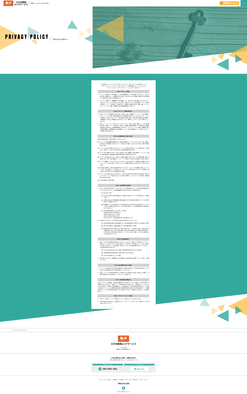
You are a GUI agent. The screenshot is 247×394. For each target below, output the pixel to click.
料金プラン (109, 379)
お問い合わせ (135, 379)
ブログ (130, 379)
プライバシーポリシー (143, 379)
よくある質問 (120, 379)
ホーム (13, 330)
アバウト (104, 379)
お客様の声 (115, 379)
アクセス (126, 379)
